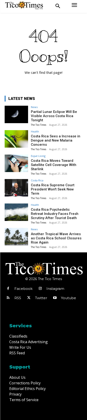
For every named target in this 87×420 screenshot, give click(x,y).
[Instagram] (40, 288)
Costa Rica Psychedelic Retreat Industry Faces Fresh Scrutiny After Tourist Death (54, 213)
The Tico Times (38, 124)
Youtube (68, 298)
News (34, 107)
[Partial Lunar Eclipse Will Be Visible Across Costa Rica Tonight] (16, 114)
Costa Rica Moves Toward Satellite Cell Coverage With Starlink (53, 165)
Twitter (41, 298)
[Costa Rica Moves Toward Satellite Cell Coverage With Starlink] (16, 163)
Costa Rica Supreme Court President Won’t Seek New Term (52, 189)
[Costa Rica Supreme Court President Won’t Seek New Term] (16, 187)
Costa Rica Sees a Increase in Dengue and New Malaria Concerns (55, 140)
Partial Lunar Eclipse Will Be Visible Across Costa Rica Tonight (54, 116)
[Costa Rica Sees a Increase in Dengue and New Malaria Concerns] (16, 139)
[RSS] (8, 298)
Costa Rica (37, 180)
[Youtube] (54, 298)
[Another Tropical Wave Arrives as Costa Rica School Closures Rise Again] (16, 236)
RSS (17, 298)
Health (35, 131)
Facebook (23, 288)
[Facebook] (8, 288)
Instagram (55, 288)
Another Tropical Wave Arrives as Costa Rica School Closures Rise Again (56, 238)
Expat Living (38, 156)
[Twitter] (28, 298)
